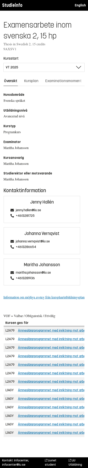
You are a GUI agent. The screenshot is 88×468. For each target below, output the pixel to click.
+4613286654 (26, 247)
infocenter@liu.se (13, 465)
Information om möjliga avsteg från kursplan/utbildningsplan (44, 297)
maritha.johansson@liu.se (33, 273)
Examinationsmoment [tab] (63, 80)
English (80, 5)
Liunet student (50, 463)
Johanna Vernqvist (41, 233)
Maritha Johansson (42, 264)
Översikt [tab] (10, 80)
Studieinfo (12, 5)
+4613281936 (25, 278)
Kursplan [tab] (31, 80)
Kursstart (11, 58)
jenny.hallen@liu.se (28, 210)
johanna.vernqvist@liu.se (33, 241)
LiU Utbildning (75, 463)
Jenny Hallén (42, 202)
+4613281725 (25, 216)
